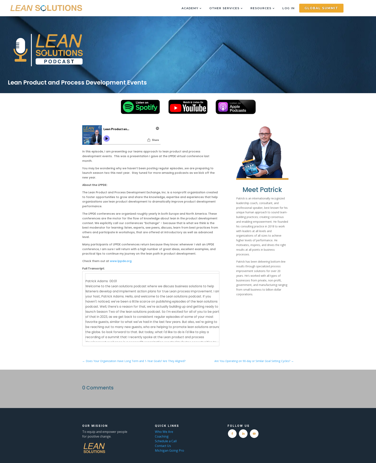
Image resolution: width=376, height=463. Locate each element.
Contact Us (163, 446)
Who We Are (164, 432)
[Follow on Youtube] (254, 433)
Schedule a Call (166, 441)
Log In (288, 8)
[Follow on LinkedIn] (243, 433)
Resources (260, 8)
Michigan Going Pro (169, 450)
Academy (190, 8)
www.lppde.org (121, 261)
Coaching (162, 436)
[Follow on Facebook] (232, 433)
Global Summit (321, 8)
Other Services (224, 8)
